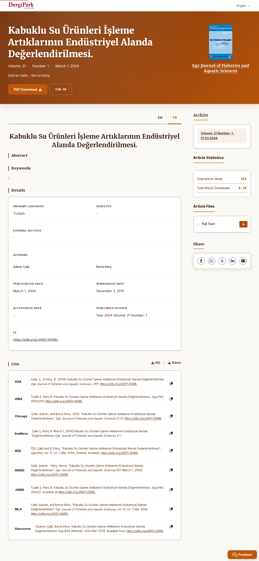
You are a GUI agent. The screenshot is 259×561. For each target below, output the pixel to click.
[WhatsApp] (211, 261)
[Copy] (171, 384)
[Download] (243, 224)
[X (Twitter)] (222, 261)
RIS (157, 362)
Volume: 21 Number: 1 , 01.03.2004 (218, 135)
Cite (58, 89)
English (241, 5)
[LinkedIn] (232, 261)
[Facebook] (201, 261)
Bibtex (176, 362)
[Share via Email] (243, 261)
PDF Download (25, 89)
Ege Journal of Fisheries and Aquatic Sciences (220, 68)
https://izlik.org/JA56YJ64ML (35, 340)
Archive (200, 115)
